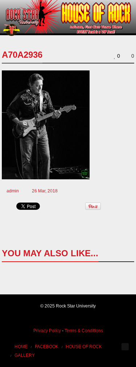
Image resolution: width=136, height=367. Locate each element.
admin (13, 190)
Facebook (46, 346)
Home (21, 346)
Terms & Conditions (84, 330)
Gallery (25, 355)
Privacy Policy (47, 330)
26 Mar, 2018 (45, 190)
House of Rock (84, 346)
